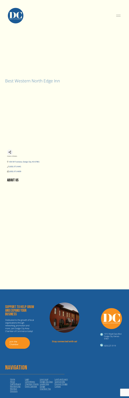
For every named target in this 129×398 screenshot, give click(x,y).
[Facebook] (66, 348)
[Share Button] (10, 152)
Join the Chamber (14, 343)
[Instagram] (62, 348)
